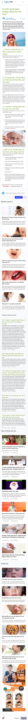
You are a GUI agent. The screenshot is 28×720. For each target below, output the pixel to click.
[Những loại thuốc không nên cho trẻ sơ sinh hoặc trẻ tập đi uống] (14, 650)
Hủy (25, 197)
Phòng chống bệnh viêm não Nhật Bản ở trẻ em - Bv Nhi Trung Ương (13, 447)
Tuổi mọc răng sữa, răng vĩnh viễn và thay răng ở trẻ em (14, 261)
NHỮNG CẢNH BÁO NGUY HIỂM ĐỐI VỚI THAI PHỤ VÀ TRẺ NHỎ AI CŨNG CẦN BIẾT (14, 536)
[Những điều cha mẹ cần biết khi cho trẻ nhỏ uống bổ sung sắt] (14, 609)
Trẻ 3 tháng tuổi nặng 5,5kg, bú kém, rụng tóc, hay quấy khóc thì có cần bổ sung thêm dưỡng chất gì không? (14, 373)
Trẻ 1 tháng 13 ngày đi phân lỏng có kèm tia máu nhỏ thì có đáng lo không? (13, 322)
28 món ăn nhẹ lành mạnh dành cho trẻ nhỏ (13, 637)
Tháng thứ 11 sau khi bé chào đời (11, 304)
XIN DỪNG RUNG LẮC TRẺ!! (10, 491)
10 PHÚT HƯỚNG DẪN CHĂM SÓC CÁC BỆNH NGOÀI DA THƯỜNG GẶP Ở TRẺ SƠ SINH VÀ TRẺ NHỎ (13, 468)
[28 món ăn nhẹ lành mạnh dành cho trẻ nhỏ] (14, 630)
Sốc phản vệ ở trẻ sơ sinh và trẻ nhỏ (12, 579)
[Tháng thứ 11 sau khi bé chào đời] (14, 297)
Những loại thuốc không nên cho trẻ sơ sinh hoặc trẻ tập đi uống (13, 657)
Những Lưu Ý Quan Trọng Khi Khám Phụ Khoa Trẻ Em (13, 218)
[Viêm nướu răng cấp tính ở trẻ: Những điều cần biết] (14, 275)
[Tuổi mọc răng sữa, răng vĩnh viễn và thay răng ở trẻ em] (14, 254)
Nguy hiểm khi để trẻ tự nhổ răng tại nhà (13, 513)
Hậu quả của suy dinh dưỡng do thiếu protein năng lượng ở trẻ (12, 239)
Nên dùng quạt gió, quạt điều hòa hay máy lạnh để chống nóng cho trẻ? (13, 355)
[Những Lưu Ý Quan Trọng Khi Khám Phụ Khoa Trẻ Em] (14, 211)
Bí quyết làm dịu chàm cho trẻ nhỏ (11, 598)
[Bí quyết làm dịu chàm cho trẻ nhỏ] (14, 591)
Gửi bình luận (18, 197)
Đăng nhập (16, 718)
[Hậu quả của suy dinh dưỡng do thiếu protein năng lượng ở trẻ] (14, 232)
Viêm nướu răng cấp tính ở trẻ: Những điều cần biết (13, 283)
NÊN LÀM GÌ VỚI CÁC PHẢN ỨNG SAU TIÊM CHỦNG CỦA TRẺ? (13, 556)
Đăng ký (23, 718)
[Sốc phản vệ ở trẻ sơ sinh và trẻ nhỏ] (14, 573)
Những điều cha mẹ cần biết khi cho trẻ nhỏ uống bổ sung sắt (13, 617)
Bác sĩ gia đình (9, 18)
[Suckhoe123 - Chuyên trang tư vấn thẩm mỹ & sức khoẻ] (8, 2)
